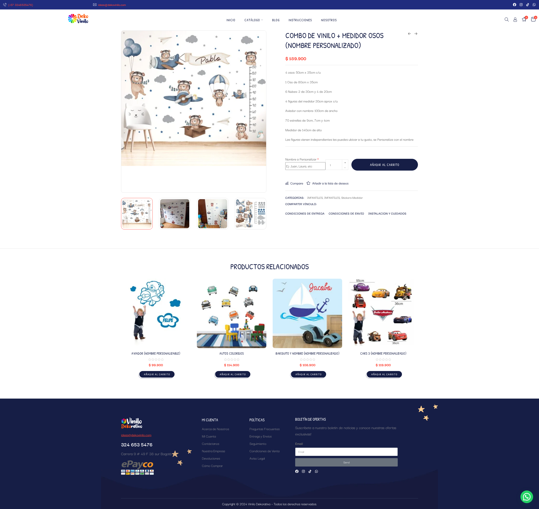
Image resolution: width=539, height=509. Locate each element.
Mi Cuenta (209, 436)
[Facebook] (514, 4)
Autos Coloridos (231, 353)
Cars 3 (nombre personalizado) (383, 353)
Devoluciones (211, 458)
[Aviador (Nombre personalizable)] (156, 313)
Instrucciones (300, 20)
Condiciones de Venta (264, 450)
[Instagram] (521, 4)
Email (299, 443)
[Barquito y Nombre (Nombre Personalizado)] (307, 313)
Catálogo (252, 20)
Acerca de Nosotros (215, 428)
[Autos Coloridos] (231, 313)
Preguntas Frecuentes (264, 428)
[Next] (258, 111)
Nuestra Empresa (213, 450)
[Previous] (129, 111)
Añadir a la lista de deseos (330, 183)
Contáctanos (210, 443)
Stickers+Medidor (352, 197)
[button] (526, 496)
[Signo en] (515, 20)
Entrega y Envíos (260, 436)
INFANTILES (315, 197)
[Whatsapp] (534, 4)
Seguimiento (257, 443)
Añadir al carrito (384, 164)
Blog (276, 20)
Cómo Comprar (212, 465)
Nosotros (329, 20)
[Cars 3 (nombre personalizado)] (383, 313)
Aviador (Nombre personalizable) (155, 353)
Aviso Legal (257, 458)
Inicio (231, 20)
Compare (296, 183)
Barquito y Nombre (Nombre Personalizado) (307, 353)
